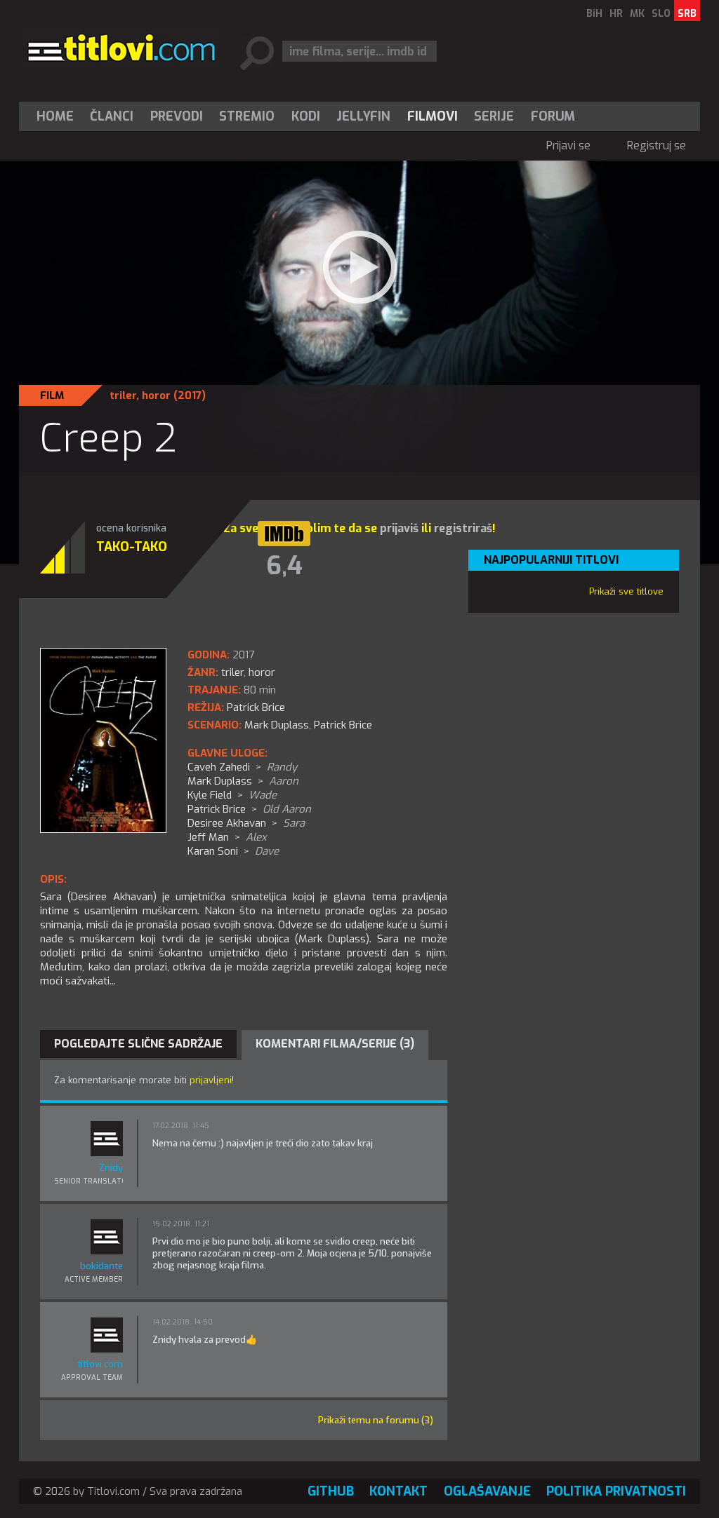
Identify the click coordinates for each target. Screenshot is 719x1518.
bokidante (101, 1266)
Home (55, 116)
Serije (494, 116)
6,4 (284, 566)
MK (637, 13)
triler (123, 395)
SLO (661, 13)
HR (616, 13)
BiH (594, 13)
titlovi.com (100, 1364)
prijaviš (399, 528)
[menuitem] (58, 116)
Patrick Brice (343, 725)
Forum (553, 116)
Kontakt (398, 1491)
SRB (687, 13)
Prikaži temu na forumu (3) (375, 1420)
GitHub (331, 1491)
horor (156, 395)
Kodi (305, 116)
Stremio (247, 116)
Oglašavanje (487, 1491)
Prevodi (176, 116)
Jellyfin (363, 116)
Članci (111, 116)
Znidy (111, 1168)
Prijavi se (568, 145)
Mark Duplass (276, 725)
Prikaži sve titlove (626, 591)
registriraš (463, 528)
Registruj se (656, 145)
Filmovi (432, 116)
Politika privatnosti (616, 1491)
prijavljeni (211, 1080)
